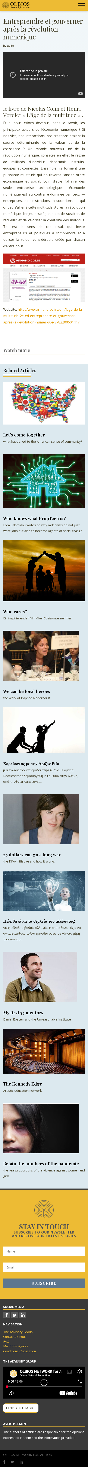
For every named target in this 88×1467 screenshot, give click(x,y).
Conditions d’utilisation (19, 1351)
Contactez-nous (14, 1336)
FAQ (6, 1341)
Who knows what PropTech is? (34, 518)
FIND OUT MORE (21, 1408)
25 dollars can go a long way (32, 854)
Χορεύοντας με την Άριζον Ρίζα (31, 763)
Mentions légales (15, 1346)
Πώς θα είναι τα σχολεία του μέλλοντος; (39, 921)
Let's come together (24, 435)
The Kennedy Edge (22, 1084)
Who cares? (15, 611)
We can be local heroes (26, 691)
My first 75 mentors (23, 1012)
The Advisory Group (18, 1332)
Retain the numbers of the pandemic (41, 1163)
